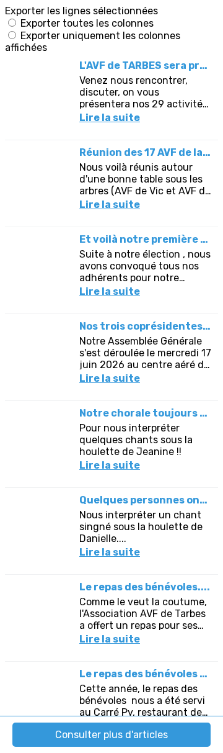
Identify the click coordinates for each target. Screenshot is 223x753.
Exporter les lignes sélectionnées (81, 11)
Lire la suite (109, 118)
